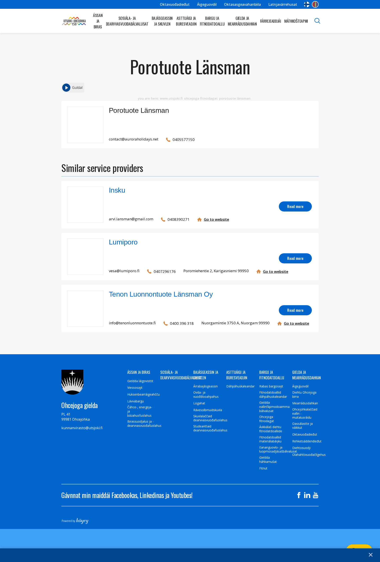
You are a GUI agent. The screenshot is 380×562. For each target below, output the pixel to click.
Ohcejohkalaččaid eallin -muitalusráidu (304, 413)
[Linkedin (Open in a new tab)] (307, 495)
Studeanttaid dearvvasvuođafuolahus (210, 428)
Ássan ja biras (98, 20)
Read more (295, 206)
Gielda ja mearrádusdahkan (242, 21)
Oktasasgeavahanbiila (242, 4)
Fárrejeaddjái (270, 21)
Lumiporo (123, 242)
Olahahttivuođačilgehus (309, 455)
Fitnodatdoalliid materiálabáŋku (270, 439)
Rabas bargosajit (271, 386)
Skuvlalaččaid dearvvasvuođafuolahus (210, 418)
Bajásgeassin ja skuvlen (162, 21)
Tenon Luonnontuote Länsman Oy (161, 294)
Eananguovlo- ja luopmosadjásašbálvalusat (278, 449)
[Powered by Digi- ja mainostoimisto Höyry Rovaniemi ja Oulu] (75, 519)
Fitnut (263, 468)
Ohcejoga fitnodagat (266, 419)
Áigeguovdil (207, 4)
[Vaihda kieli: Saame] (315, 4)
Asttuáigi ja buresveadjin (186, 21)
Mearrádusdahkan (305, 403)
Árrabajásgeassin (205, 386)
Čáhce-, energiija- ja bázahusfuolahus (139, 411)
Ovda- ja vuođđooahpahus (206, 394)
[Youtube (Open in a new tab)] (315, 495)
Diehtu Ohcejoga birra (304, 394)
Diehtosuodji (301, 448)
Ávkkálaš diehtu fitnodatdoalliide (270, 429)
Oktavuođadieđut (175, 4)
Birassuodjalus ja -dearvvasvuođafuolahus (144, 424)
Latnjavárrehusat (282, 4)
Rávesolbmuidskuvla (207, 410)
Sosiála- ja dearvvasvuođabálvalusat (127, 21)
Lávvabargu (135, 401)
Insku (117, 190)
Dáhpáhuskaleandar (240, 386)
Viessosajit (134, 388)
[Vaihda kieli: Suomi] (307, 4)
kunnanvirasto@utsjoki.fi (81, 427)
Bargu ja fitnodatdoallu (212, 21)
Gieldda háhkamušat (268, 460)
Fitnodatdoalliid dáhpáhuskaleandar (273, 394)
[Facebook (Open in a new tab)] (299, 495)
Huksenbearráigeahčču (143, 394)
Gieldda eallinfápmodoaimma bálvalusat (274, 407)
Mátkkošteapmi (296, 21)
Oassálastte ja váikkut (302, 426)
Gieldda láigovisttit (140, 381)
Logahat (199, 403)
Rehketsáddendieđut (307, 441)
